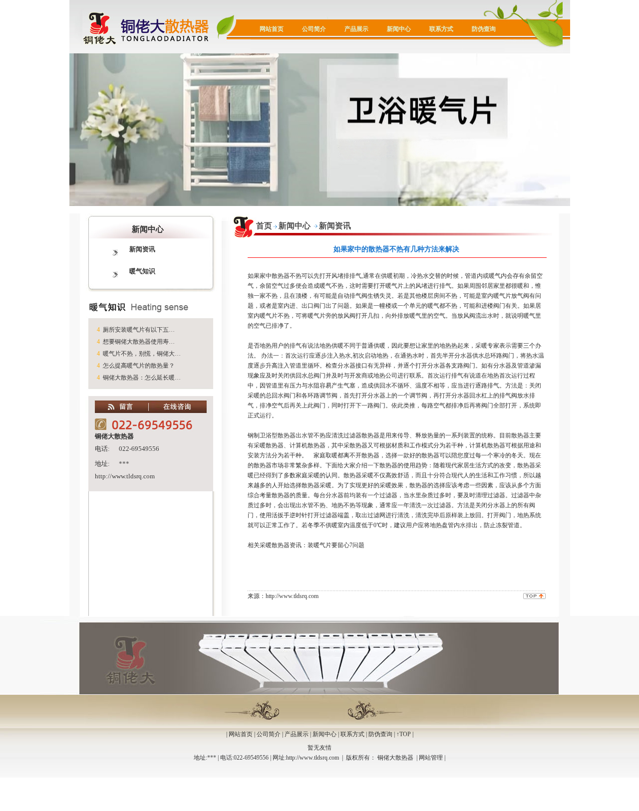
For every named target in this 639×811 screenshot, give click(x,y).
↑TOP (403, 734)
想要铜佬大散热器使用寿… (139, 341)
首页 (264, 225)
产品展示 (356, 28)
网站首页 (272, 28)
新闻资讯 (142, 249)
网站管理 (431, 757)
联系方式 (441, 28)
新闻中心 (399, 28)
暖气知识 (142, 271)
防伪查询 (484, 28)
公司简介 (314, 28)
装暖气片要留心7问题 (336, 545)
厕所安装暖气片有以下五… (139, 329)
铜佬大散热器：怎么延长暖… (142, 377)
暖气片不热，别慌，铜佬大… (142, 353)
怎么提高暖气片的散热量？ (139, 365)
